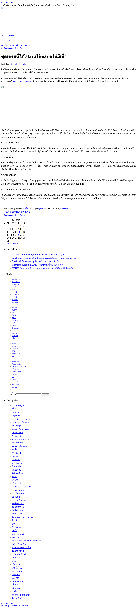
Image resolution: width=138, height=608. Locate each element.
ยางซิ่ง (14, 343)
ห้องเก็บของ (15, 361)
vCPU (14, 410)
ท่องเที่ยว (16, 459)
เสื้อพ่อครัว (15, 382)
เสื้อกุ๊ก (14, 379)
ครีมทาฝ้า (15, 292)
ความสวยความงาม (21, 439)
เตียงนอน (16, 564)
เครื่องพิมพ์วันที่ (19, 554)
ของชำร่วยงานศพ (20, 429)
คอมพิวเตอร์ (17, 443)
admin (25, 64)
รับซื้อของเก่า (18, 503)
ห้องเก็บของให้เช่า (17, 364)
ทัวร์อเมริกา (17, 463)
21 (19, 235)
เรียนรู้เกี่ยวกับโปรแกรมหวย (15, 45)
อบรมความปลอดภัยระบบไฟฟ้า (26, 541)
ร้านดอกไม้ (15, 348)
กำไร (13, 289)
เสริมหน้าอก (17, 581)
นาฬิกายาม (15, 323)
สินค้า (25, 208)
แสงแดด (14, 387)
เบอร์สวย (16, 574)
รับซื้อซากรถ (18, 507)
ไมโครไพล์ (17, 598)
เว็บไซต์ (15, 578)
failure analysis (18, 405)
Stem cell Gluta (16, 279)
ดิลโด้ (13, 312)
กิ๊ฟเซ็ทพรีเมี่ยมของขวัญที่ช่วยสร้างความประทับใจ (35, 261)
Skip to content (7, 35)
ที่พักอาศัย (16, 466)
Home (9, 40)
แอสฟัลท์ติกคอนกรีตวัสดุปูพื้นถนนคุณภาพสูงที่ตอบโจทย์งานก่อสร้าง (44, 258)
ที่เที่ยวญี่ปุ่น (17, 473)
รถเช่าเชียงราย (19, 500)
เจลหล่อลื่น (17, 557)
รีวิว (13, 524)
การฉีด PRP (15, 284)
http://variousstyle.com (22, 81)
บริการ (15, 480)
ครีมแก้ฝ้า (15, 297)
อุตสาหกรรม (18, 551)
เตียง (14, 561)
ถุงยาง (15, 456)
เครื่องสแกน (15, 369)
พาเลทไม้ (15, 336)
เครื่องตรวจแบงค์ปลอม (19, 366)
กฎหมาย (16, 416)
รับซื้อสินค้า (17, 510)
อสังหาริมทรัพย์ (19, 544)
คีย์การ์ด (14, 307)
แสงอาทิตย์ (15, 384)
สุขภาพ (15, 537)
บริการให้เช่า (18, 483)
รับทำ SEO (17, 514)
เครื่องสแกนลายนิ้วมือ (18, 371)
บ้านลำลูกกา (18, 490)
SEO (14, 408)
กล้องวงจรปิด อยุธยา (21, 422)
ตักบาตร (14, 315)
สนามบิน (14, 356)
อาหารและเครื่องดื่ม (21, 547)
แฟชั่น (15, 591)
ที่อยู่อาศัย (16, 470)
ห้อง (13, 359)
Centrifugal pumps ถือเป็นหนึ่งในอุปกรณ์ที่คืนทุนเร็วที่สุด (37, 265)
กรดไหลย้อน (16, 282)
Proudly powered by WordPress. (15, 605)
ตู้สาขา (14, 318)
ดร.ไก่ (14, 449)
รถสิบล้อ (16, 497)
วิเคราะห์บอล (16, 353)
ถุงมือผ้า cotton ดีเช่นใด (13, 48)
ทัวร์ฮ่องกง (15, 320)
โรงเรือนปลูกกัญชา (21, 595)
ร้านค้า (15, 520)
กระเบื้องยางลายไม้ (21, 419)
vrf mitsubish (17, 413)
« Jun (8, 244)
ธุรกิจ (14, 476)
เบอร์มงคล (17, 571)
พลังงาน (14, 333)
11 (11, 232)
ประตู (13, 330)
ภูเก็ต (13, 338)
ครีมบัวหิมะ (17, 432)
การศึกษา (16, 426)
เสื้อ (13, 377)
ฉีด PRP (14, 310)
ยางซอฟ (14, 341)
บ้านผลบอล (15, 328)
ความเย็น (15, 302)
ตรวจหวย (16, 453)
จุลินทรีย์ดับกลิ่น (19, 446)
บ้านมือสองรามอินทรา (22, 487)
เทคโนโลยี (17, 568)
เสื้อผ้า (15, 585)
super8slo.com (7, 2)
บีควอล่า (14, 325)
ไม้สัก (13, 392)
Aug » (15, 244)
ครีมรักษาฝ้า (16, 294)
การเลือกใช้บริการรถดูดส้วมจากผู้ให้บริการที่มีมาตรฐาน (38, 255)
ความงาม (16, 436)
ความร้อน (15, 300)
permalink (63, 208)
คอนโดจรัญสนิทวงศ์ (18, 305)
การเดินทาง (15, 287)
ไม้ (12, 389)
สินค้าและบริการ (20, 534)
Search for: (11, 395)
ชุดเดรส (42, 208)
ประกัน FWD (18, 493)
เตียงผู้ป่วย (15, 374)
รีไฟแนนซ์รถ (18, 527)
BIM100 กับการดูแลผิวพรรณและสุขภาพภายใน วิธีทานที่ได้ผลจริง (42, 268)
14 (19, 232)
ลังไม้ (13, 351)
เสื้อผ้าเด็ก (16, 588)
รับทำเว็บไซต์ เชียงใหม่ (22, 517)
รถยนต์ (14, 346)
